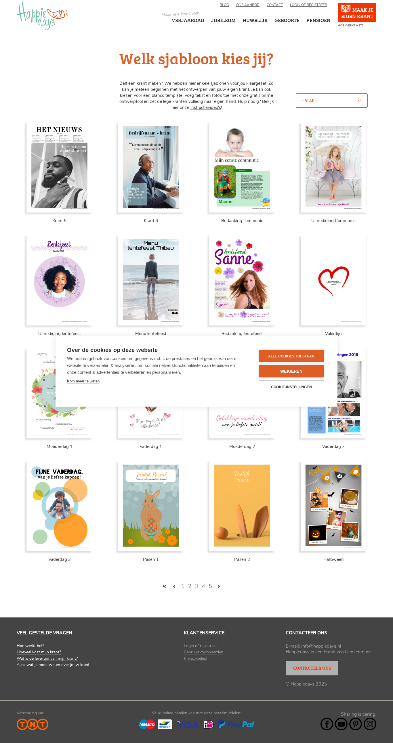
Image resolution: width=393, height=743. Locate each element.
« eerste (164, 586)
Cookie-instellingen (291, 387)
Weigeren (291, 371)
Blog (224, 5)
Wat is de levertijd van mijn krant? (47, 659)
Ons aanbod (248, 5)
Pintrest (355, 724)
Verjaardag (188, 20)
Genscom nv (357, 652)
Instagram (370, 724)
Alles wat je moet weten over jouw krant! (53, 665)
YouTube (341, 724)
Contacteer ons (312, 668)
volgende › (219, 586)
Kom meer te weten (83, 381)
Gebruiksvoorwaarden (203, 652)
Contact (275, 5)
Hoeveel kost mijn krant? (39, 652)
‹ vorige (174, 586)
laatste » (229, 586)
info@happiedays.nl (321, 646)
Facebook (326, 724)
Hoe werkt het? (350, 25)
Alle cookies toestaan (291, 356)
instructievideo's (205, 107)
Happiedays (42, 16)
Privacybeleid (195, 659)
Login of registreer (308, 5)
